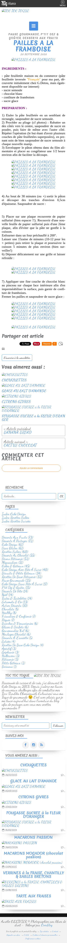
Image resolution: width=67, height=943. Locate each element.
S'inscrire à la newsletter (17, 358)
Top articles (44, 931)
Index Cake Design (14, 514)
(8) (10, 609)
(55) (18, 555)
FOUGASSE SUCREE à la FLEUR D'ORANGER (33, 814)
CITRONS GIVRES (33, 797)
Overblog (47, 925)
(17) (24, 584)
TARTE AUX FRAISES (33, 896)
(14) (15, 591)
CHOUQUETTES (33, 765)
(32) (22, 577)
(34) (21, 573)
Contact (55, 931)
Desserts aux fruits (40, 38)
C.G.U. (26, 935)
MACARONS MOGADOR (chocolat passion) (33, 855)
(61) (12, 544)
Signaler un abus (14, 935)
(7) (19, 616)
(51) (12, 562)
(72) (17, 541)
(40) (25, 569)
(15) (16, 587)
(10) (15, 605)
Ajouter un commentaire (31, 468)
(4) (8, 641)
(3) (9, 648)
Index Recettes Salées (15, 517)
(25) (16, 580)
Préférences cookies (33, 938)
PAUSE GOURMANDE (23, 34)
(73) (17, 537)
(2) (13, 663)
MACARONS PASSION (33, 837)
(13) (15, 602)
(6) (20, 623)
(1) (9, 666)
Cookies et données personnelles (45, 935)
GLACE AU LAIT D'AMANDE (33, 781)
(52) (15, 559)
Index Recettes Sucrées (16, 521)
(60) (15, 551)
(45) (16, 566)
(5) (17, 638)
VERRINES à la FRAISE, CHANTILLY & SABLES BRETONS (33, 874)
